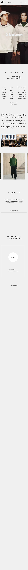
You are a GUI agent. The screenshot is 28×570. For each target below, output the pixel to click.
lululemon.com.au (14, 102)
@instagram (14, 104)
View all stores (14, 285)
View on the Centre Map (13, 78)
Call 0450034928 (13, 269)
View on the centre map (13, 271)
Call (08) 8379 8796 (13, 76)
